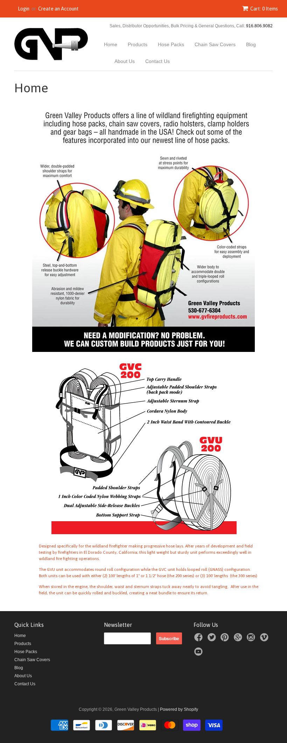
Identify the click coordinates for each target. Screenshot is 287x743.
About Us (124, 61)
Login (23, 9)
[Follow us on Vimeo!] (265, 639)
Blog (251, 44)
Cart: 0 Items (264, 9)
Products (137, 44)
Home (110, 44)
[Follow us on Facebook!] (199, 639)
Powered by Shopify (179, 709)
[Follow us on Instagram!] (252, 639)
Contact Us (157, 61)
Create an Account (58, 9)
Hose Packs (171, 44)
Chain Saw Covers (215, 44)
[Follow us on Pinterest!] (225, 639)
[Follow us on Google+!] (239, 639)
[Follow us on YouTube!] (199, 654)
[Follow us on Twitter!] (213, 639)
